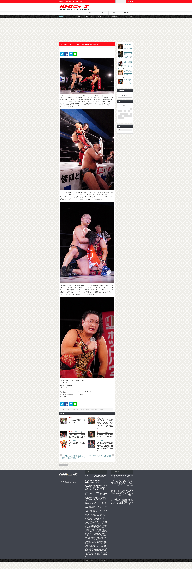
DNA (90, 481)
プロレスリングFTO (120, 501)
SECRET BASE (88, 496)
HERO (99, 485)
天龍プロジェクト (98, 534)
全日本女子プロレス (94, 530)
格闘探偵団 (96, 542)
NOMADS (96, 491)
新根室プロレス (95, 538)
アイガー (87, 503)
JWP (90, 487)
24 (121, 117)
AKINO (99, 475)
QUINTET (91, 493)
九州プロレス (89, 527)
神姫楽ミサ (88, 548)
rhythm (105, 493)
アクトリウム (92, 503)
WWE (118, 498)
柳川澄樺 (92, 542)
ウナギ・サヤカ (88, 507)
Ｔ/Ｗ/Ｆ (88, 556)
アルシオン (96, 506)
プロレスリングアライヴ (94, 521)
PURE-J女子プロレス (125, 491)
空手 (103, 548)
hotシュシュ (104, 485)
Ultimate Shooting (101, 498)
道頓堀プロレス (96, 552)
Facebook (132, 2)
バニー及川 (93, 517)
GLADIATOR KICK (97, 484)
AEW (96, 475)
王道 (96, 545)
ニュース (77, 12)
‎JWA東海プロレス (127, 500)
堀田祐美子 (94, 531)
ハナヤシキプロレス (96, 515)
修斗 (88, 530)
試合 (90, 12)
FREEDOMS (88, 482)
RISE (89, 494)
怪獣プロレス (91, 537)
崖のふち (97, 535)
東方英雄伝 (94, 541)
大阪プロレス (91, 534)
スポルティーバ (88, 511)
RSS (128, 2)
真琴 (99, 546)
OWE (98, 492)
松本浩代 (99, 541)
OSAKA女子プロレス (89, 492)
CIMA (103, 478)
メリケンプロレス (102, 523)
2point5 (86, 475)
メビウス (124, 482)
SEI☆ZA (94, 496)
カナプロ (94, 507)
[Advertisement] (96, 30)
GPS (86, 485)
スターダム (120, 494)
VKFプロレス (126, 483)
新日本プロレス (114, 475)
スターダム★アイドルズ (101, 510)
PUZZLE (87, 493)
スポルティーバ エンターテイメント (120, 486)
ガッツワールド (128, 481)
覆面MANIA (88, 550)
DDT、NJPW (90, 480)
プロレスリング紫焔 (125, 485)
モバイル (115, 12)
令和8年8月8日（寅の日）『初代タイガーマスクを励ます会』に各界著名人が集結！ (125, 47)
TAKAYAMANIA (95, 497)
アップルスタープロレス (100, 505)
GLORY (126, 504)
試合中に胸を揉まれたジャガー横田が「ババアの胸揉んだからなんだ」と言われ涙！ (125, 82)
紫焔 (92, 549)
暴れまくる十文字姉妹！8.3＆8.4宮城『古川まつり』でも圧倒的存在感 (77, 420)
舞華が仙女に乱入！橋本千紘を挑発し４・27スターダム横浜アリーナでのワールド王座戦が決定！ (100, 456)
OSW (96, 492)
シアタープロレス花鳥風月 (127, 489)
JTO (102, 486)
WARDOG (91, 499)
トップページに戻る (63, 464)
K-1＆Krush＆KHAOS (115, 504)
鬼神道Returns (99, 554)
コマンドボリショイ (101, 507)
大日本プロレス (101, 533)
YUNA (101, 499)
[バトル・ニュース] (74, 9)
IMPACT (89, 486)
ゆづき (104, 502)
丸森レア (103, 526)
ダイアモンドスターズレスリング (99, 513)
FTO (92, 482)
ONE (100, 491)
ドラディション (88, 515)
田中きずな (90, 546)
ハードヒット (104, 515)
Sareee (98, 494)
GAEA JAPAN (96, 482)
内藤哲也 (101, 530)
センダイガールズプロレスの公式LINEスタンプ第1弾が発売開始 (77, 444)
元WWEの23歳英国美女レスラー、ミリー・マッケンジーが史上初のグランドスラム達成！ (105, 434)
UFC (93, 498)
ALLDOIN (87, 476)
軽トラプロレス (89, 552)
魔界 (104, 554)
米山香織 (89, 549)
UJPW (95, 498)
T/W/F (90, 497)
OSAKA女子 (104, 491)
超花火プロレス (127, 480)
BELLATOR (87, 478)
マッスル (104, 522)
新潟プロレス (102, 538)
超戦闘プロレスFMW (127, 490)
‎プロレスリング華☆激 (119, 500)
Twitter (130, 2)
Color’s (86, 479)
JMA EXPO (98, 486)
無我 (87, 545)
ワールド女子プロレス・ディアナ (121, 495)
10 (121, 113)
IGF (86, 486)
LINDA (103, 489)
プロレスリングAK (92, 519)
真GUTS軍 (95, 546)
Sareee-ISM (102, 494)
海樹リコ (102, 544)
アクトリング (98, 503)
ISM (92, 486)
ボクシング (98, 522)
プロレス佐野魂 (92, 522)
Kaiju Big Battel (103, 487)
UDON (89, 498)
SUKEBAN (103, 496)
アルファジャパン (103, 506)
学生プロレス (92, 535)
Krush (92, 489)
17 (121, 115)
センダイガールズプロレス (124, 492)
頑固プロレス (100, 553)
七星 (104, 525)
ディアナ (104, 514)
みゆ (102, 502)
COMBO (90, 479)
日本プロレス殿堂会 (99, 540)
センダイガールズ (96, 511)
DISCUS (87, 481)
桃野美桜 (102, 542)
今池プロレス (88, 529)
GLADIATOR (89, 484)
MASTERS (91, 491)
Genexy (101, 482)
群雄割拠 (96, 549)
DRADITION (113, 482)
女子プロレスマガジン (80, 431)
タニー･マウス (88, 513)
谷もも (93, 550)
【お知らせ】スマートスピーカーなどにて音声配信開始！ (90, 16)
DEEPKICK (98, 480)
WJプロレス (96, 499)
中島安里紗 (93, 526)
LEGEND (96, 489)
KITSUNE (97, 488)
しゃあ (94, 500)
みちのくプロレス (128, 475)
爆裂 (94, 545)
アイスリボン (128, 493)
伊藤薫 (92, 529)
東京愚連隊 (88, 541)
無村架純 (90, 545)
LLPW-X (87, 491)
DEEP (94, 480)
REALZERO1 (97, 493)
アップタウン (92, 505)
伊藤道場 (96, 529)
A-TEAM (90, 475)
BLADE (92, 478)
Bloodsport (96, 478)
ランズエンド (99, 525)
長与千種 (94, 553)
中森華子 (98, 526)
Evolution (94, 481)
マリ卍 (90, 523)
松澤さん (103, 541)
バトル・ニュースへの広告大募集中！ (115, 16)
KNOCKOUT (102, 488)
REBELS (102, 493)
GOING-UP (103, 484)
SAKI (95, 494)
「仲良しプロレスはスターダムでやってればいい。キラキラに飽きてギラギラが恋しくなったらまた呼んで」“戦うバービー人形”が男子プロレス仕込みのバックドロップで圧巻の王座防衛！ (105, 423)
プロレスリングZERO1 (118, 480)
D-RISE (100, 479)
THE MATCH (102, 497)
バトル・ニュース (94, 560)
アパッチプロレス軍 (89, 506)
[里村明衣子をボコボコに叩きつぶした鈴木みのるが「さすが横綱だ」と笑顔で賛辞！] (71, 54)
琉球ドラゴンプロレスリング (116, 490)
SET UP (98, 496)
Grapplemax (95, 485)
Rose (92, 494)
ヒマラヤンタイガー (101, 517)
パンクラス (129, 498)
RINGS (86, 494)
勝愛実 (104, 530)
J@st (94, 486)
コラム (102, 12)
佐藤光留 (101, 529)
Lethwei (100, 489)
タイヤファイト (103, 511)
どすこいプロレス (100, 500)
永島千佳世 (96, 544)
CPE (93, 479)
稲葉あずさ (94, 548)
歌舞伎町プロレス (90, 544)
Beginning (125, 494)
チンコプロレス (98, 514)
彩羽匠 (104, 535)
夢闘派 (103, 531)
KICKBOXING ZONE (89, 488)
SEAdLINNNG (113, 498)
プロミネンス (96, 518)
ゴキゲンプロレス (95, 509)
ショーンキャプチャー (91, 510)
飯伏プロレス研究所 (91, 554)
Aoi (90, 476)
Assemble (93, 476)
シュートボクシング (128, 503)
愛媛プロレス (97, 537)
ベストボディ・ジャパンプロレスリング (118, 476)
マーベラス (94, 523)
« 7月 (119, 121)
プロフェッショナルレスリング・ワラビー (123, 484)
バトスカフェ (88, 517)
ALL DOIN (103, 475)
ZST (120, 503)
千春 (91, 531)
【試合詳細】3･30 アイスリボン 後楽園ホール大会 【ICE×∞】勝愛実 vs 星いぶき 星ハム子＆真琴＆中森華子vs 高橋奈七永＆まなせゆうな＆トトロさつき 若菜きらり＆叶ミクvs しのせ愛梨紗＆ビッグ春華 (73, 457)
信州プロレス (123, 498)
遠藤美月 (103, 552)
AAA (94, 475)
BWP (100, 478)
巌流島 (101, 535)
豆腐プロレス (98, 550)
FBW (97, 481)
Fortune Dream (101, 481)
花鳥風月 (100, 549)
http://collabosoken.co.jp (67, 484)
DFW (103, 480)
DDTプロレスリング (116, 477)
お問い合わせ (127, 12)
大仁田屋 (96, 533)
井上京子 (94, 527)
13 (127, 113)
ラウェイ (94, 525)
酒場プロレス (89, 553)
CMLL (106, 478)
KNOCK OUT (88, 489)
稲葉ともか (99, 548)
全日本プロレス (121, 475)
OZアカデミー (103, 492)
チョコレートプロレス (90, 514)
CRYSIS (97, 479)
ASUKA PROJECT (100, 476)
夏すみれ (100, 531)
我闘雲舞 (103, 537)
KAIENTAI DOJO (95, 487)
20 (127, 115)
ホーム (65, 12)
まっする (99, 502)
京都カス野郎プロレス (101, 527)
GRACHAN (90, 485)
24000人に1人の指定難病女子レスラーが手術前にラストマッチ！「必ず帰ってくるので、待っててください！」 (125, 55)
